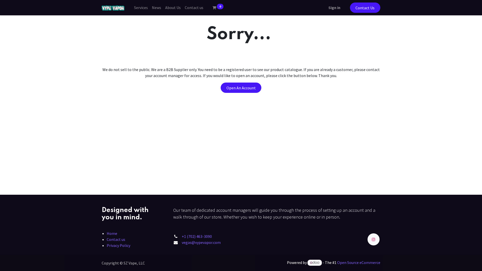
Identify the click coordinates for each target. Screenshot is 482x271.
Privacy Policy (118, 245)
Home (112, 233)
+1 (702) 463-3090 (197, 236)
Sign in (334, 7)
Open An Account (241, 87)
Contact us (116, 239)
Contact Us (365, 7)
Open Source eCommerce (358, 262)
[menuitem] (141, 8)
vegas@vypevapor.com (201, 242)
